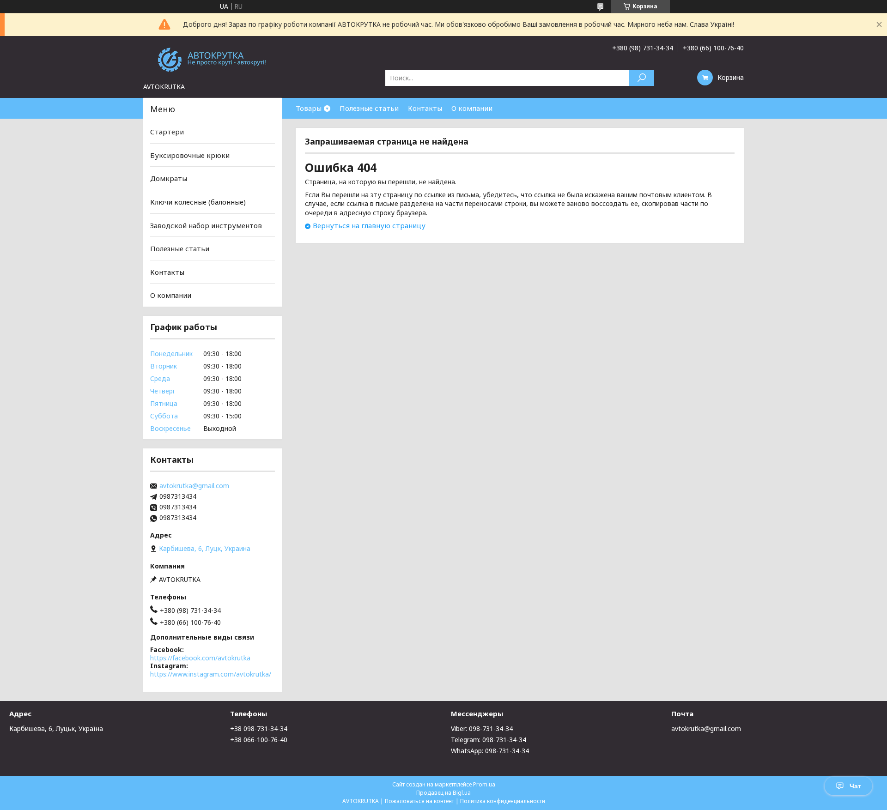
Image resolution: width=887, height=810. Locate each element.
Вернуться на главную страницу (369, 225)
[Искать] (641, 78)
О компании (471, 108)
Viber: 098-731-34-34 (482, 728)
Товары (309, 108)
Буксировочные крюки (190, 155)
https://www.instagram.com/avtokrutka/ (210, 674)
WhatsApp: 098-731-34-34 (490, 750)
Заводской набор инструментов (206, 225)
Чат (855, 786)
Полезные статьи (369, 108)
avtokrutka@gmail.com (194, 486)
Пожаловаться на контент (419, 801)
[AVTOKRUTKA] (212, 59)
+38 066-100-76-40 (258, 739)
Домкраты (168, 178)
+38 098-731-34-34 (258, 728)
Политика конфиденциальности (502, 801)
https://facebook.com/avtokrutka (200, 657)
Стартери (167, 131)
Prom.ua (484, 784)
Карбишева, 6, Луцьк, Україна (56, 728)
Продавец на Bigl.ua (443, 793)
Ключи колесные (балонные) (198, 201)
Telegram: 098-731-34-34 (488, 739)
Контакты (425, 108)
